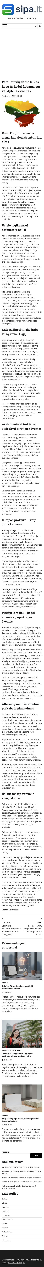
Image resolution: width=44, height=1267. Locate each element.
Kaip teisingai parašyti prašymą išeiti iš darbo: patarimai (20, 1119)
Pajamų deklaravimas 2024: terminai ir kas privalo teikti (22, 1182)
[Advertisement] (22, 52)
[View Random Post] (35, 26)
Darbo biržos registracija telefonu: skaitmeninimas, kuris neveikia (17, 1054)
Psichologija (6, 1215)
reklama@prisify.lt (16, 1262)
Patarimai (5, 1207)
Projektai (5, 1211)
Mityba (4, 1203)
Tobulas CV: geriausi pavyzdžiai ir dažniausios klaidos (18, 987)
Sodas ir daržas (7, 1219)
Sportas (4, 1224)
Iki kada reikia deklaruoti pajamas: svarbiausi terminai (21, 1178)
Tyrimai (4, 1236)
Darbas (14, 909)
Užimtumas (6, 1240)
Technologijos (15, 1050)
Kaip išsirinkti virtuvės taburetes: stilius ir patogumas (21, 1167)
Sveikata (5, 1228)
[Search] (40, 26)
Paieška (5, 1152)
